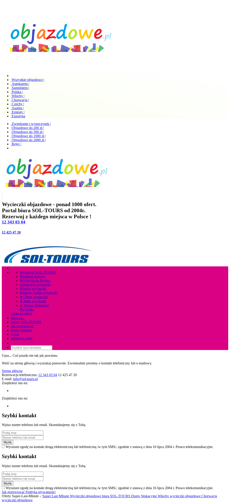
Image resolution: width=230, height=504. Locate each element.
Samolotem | (20, 88)
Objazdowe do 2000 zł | (28, 140)
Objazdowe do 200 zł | (27, 128)
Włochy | (17, 96)
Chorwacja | (20, 100)
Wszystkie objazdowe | (27, 80)
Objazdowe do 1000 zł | (28, 136)
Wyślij (7, 442)
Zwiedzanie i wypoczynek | (31, 124)
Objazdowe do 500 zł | (27, 132)
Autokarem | (20, 84)
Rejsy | (16, 144)
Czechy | (17, 104)
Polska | (17, 92)
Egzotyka (18, 116)
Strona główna (12, 371)
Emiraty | (17, 112)
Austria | (17, 108)
